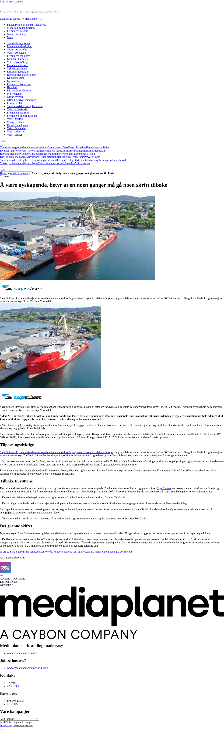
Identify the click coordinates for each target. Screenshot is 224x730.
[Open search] (1, 145)
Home (3, 173)
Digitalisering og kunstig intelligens (26, 24)
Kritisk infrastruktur (18, 71)
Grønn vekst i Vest (17, 49)
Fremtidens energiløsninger (22, 115)
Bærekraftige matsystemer (21, 74)
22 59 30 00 (13, 685)
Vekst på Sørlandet (17, 109)
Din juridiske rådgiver (19, 90)
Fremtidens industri (17, 65)
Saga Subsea (164, 488)
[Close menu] (1, 167)
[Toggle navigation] (40, 19)
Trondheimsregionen (18, 43)
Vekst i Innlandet (16, 128)
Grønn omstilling (16, 34)
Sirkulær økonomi (17, 68)
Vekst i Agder (14, 134)
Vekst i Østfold (15, 118)
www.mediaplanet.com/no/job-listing (27, 667)
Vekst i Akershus (16, 131)
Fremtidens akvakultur (19, 46)
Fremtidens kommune (19, 84)
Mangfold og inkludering (21, 27)
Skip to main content (11, 1)
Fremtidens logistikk (18, 112)
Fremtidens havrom (17, 30)
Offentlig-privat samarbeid (21, 99)
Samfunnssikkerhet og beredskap (25, 106)
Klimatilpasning (15, 77)
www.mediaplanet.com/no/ (22, 653)
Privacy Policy (6, 725)
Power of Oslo (15, 103)
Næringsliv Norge (19, 18)
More (10, 37)
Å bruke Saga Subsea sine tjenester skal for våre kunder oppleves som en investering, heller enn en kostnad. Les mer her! (67, 551)
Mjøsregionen (14, 93)
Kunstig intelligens (17, 125)
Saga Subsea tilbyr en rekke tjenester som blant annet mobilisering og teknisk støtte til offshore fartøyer (56, 452)
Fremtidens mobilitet (18, 55)
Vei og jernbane (15, 122)
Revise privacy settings (23, 725)
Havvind (12, 87)
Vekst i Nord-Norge (18, 62)
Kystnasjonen (14, 81)
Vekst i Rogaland (16, 52)
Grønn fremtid (15, 96)
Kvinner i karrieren (17, 58)
